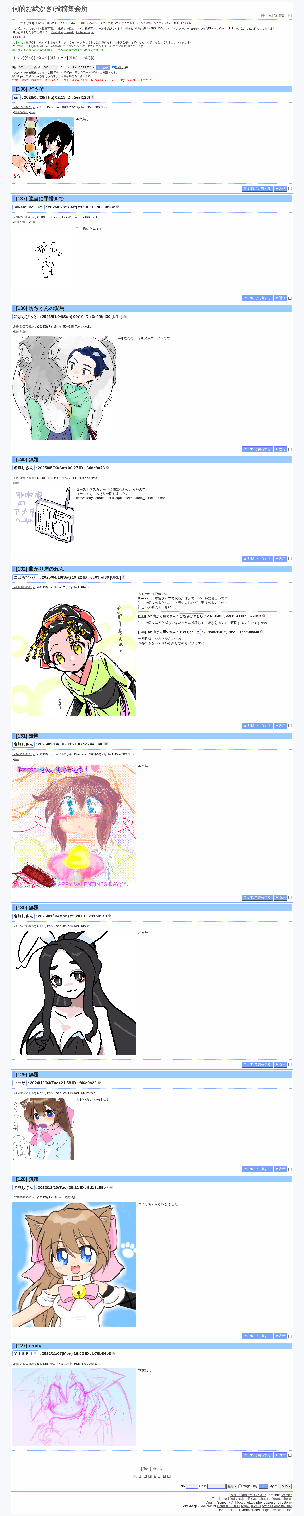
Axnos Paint (271, 1506)
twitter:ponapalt (85, 32)
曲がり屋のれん (40, 569)
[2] (145, 1476)
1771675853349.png (24, 217)
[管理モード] (282, 15)
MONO (286, 1495)
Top (146, 1469)
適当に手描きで (40, 198)
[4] (154, 1476)
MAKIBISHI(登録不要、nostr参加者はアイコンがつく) (50, 46)
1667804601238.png (24, 1363)
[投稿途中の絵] (79, 58)
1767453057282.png (24, 326)
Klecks (256, 1506)
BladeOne (284, 1510)
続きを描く (21, 112)
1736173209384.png (24, 926)
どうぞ (30, 89)
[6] (164, 1476)
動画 (32, 112)
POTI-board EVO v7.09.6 (248, 1495)
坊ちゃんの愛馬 (40, 308)
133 (142, 616)
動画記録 (121, 67)
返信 (282, 188)
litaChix (286, 1506)
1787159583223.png (24, 107)
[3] (150, 1476)
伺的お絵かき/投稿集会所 (50, 8)
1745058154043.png (24, 587)
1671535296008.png (24, 1197)
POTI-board (236, 1502)
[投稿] (29, 58)
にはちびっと (25, 316)
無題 (27, 459)
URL (117, 316)
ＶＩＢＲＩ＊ (25, 1353)
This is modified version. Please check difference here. (252, 1498)
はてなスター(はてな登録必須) (111, 46)
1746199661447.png (24, 477)
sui (16, 97)
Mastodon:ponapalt (62, 32)
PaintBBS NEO (228, 1506)
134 (142, 632)
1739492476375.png (24, 754)
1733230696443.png (24, 1093)
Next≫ (157, 1469)
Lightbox (269, 1510)
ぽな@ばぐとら (191, 616)
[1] (140, 1476)
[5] (159, 1476)
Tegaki (245, 1506)
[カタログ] (41, 58)
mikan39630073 (28, 207)
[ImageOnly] (248, 1486)
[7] (169, 1476)
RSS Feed (18, 37)
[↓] (92, 58)
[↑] (290, 188)
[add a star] (92, 97)
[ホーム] (267, 15)
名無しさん (23, 468)
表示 (282, 558)
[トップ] (18, 58)
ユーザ (19, 1083)
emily (28, 1345)
